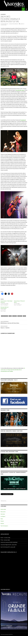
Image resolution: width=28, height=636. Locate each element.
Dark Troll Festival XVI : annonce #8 (8, 547)
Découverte (3, 511)
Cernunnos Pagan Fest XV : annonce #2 (8, 544)
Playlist (2, 521)
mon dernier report (20, 90)
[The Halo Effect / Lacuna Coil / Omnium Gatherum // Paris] (14, 482)
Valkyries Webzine (14, 23)
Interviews (3, 514)
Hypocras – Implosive (5, 327)
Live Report (3, 14)
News (2, 518)
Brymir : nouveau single (5, 537)
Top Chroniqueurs (4, 525)
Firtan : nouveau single (5, 539)
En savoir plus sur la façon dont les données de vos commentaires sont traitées (13, 369)
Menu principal (26, 9)
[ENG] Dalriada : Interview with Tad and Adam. (10, 322)
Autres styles (3, 509)
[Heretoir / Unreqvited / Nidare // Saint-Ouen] (14, 439)
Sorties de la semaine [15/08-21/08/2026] (9, 542)
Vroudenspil (23, 120)
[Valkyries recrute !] (14, 610)
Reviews (2, 523)
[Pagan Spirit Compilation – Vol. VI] (14, 387)
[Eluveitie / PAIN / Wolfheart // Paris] (14, 460)
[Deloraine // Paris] (14, 419)
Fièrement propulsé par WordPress (7, 634)
